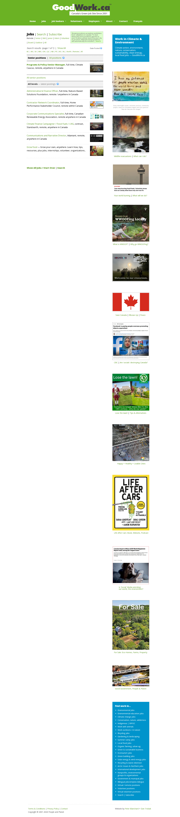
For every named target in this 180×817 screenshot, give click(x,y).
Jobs (44, 21)
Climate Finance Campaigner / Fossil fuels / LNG (50, 123)
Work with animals (125, 726)
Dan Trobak (146, 808)
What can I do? (140, 156)
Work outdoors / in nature (129, 730)
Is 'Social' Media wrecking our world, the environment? (127, 588)
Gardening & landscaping (129, 736)
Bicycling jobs (124, 733)
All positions (55, 57)
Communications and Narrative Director (46, 135)
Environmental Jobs (126, 710)
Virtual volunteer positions (129, 791)
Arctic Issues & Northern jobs (130, 766)
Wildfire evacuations (122, 156)
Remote (76, 51)
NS (60, 51)
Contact (123, 21)
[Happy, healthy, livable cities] (130, 443)
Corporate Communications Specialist (45, 113)
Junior (50, 38)
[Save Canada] (130, 303)
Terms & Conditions (36, 808)
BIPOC (132, 723)
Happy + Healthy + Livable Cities (131, 463)
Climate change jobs (126, 717)
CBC (116, 362)
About (109, 21)
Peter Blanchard (132, 808)
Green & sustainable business (130, 749)
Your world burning (122, 195)
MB (39, 51)
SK (36, 51)
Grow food (32, 147)
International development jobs (131, 769)
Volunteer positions (126, 788)
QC (48, 51)
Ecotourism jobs (125, 753)
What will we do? (140, 195)
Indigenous (122, 723)
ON (44, 51)
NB (52, 51)
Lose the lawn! (121, 413)
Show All (61, 48)
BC (28, 51)
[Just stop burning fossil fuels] (130, 179)
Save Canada (121, 315)
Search (98, 41)
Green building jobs (126, 756)
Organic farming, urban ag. (129, 746)
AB (32, 51)
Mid (44, 38)
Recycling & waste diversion (130, 763)
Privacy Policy (53, 808)
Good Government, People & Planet (130, 688)
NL (64, 51)
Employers (94, 21)
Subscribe (55, 34)
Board (30, 42)
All (45, 42)
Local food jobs (124, 743)
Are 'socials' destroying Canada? (134, 362)
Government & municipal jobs (130, 778)
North (69, 51)
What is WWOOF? (120, 244)
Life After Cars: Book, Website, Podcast (131, 533)
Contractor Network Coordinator (43, 102)
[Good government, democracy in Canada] (130, 676)
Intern (57, 38)
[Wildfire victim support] (130, 135)
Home (33, 21)
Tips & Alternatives (138, 413)
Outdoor (38, 42)
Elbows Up (133, 315)
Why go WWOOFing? (139, 244)
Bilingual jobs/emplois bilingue (131, 782)
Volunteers (76, 21)
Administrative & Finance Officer (42, 91)
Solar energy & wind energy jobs (132, 759)
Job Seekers (58, 21)
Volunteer (65, 38)
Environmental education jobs (131, 713)
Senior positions (37, 57)
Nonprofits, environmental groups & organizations (129, 774)
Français (137, 21)
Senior (38, 38)
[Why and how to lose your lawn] (130, 393)
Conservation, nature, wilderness (132, 720)
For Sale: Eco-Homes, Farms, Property (130, 652)
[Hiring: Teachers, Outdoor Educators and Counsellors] (130, 268)
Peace (142, 315)
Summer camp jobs (126, 740)
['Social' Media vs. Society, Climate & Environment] (130, 566)
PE (56, 51)
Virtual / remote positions (129, 785)
